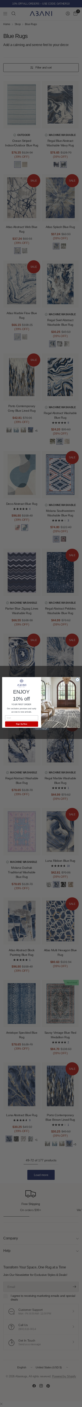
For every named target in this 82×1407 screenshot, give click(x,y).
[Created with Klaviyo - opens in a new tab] (41, 729)
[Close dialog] (77, 679)
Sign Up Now (21, 724)
